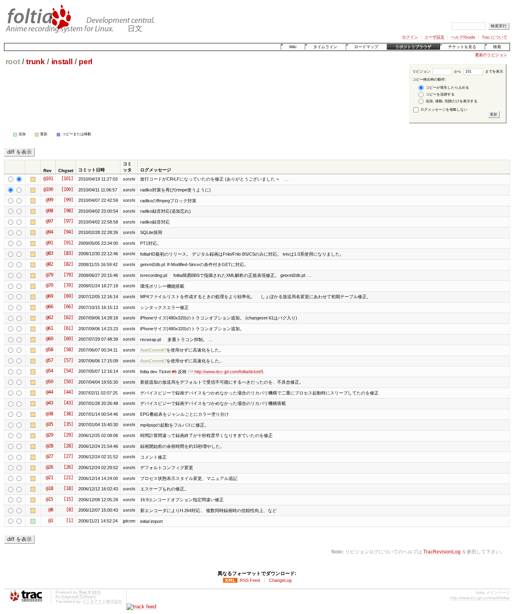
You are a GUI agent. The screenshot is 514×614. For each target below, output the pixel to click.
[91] (68, 243)
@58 (49, 349)
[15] (68, 499)
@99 (49, 200)
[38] (68, 414)
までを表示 (493, 71)
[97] (68, 221)
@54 (49, 371)
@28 (49, 446)
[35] (68, 424)
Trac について (494, 37)
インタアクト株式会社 (102, 601)
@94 (49, 232)
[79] (68, 275)
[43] (68, 403)
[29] (68, 435)
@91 (49, 243)
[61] (68, 328)
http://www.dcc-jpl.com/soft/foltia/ (480, 598)
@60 (49, 339)
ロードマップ (366, 47)
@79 (49, 275)
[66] (68, 306)
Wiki (292, 47)
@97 (49, 221)
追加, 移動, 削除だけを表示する (450, 101)
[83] (68, 253)
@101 (48, 178)
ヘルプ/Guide (463, 37)
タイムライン (325, 47)
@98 (49, 210)
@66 (49, 306)
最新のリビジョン (491, 55)
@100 (48, 189)
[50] (68, 381)
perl (85, 61)
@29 (49, 435)
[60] (68, 339)
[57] (68, 360)
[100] (67, 189)
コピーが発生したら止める (446, 87)
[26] (68, 467)
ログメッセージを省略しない (443, 110)
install (62, 61)
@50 (49, 381)
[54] (68, 371)
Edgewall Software (78, 596)
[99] (68, 200)
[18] (68, 488)
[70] (68, 285)
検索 (497, 47)
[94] (68, 232)
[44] (68, 392)
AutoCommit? (153, 350)
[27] (68, 456)
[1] (69, 520)
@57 (49, 360)
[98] (68, 210)
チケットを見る (462, 47)
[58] (68, 349)
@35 (49, 424)
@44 (49, 392)
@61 (49, 328)
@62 (49, 317)
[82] (68, 264)
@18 (49, 488)
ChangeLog (280, 580)
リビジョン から (436, 71)
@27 (49, 456)
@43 (49, 403)
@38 (49, 414)
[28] (68, 446)
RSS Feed (250, 580)
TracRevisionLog (442, 551)
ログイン (410, 37)
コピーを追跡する (439, 94)
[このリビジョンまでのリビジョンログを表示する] (34, 179)
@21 (49, 477)
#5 (174, 371)
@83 (49, 253)
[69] (68, 296)
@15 (49, 499)
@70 (49, 285)
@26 (49, 467)
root (13, 61)
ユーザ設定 (434, 37)
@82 (49, 264)
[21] (68, 477)
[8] (69, 509)
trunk (35, 61)
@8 (50, 509)
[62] (68, 317)
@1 (50, 520)
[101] (67, 178)
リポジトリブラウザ (413, 47)
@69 (49, 296)
